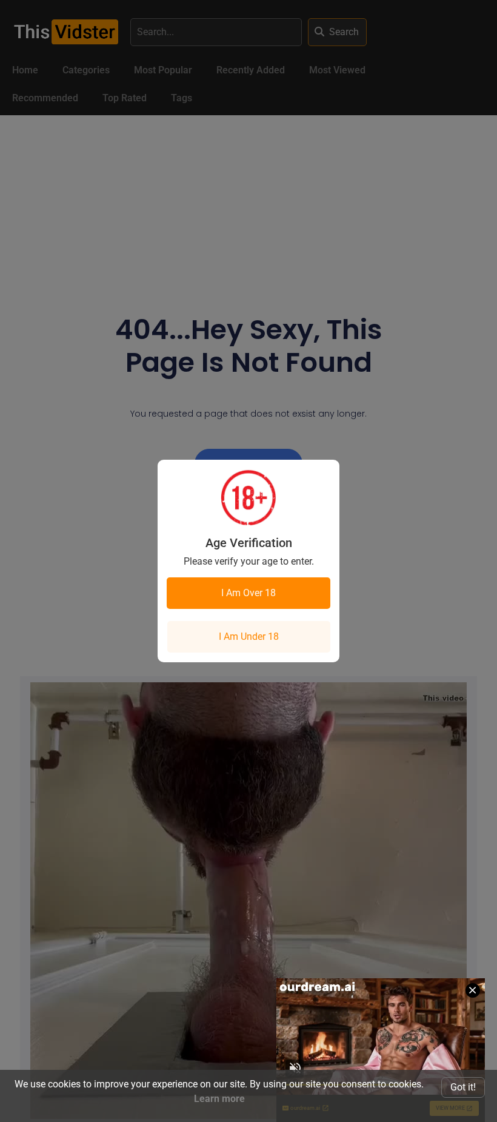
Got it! (463, 1087)
